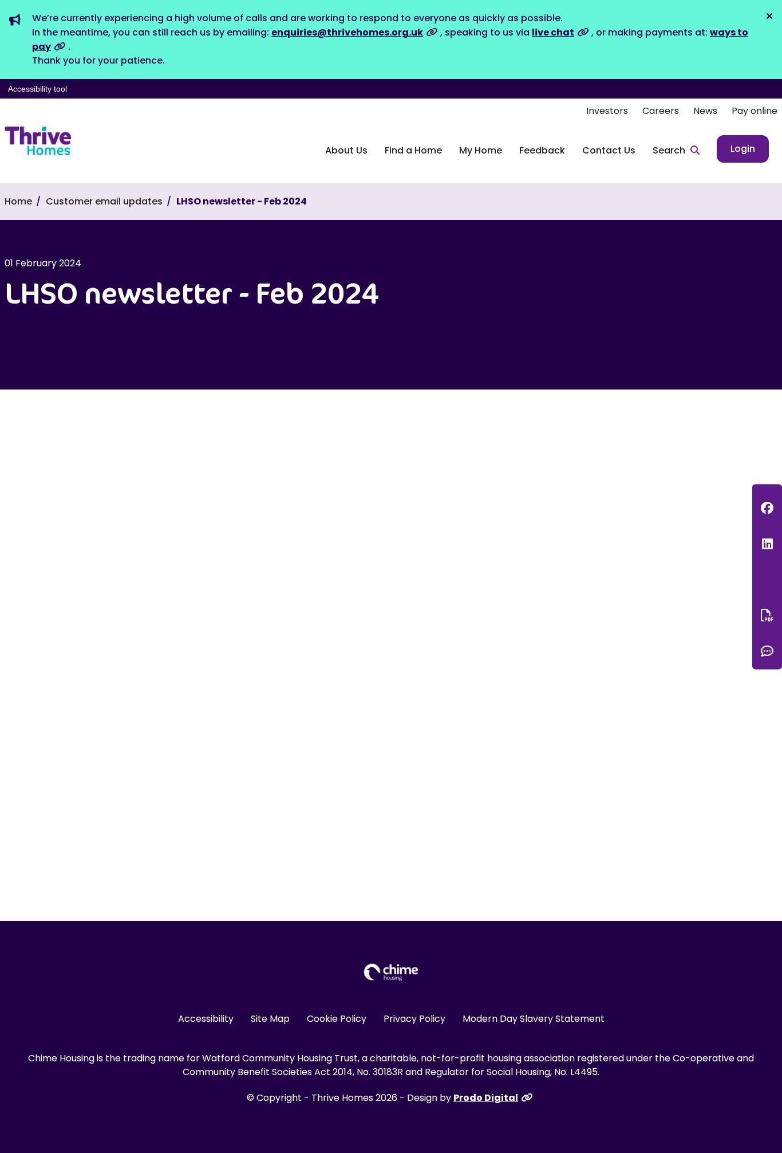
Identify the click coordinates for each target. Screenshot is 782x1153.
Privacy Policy (414, 1018)
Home (18, 201)
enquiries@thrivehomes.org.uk (347, 32)
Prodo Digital (485, 1097)
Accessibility (206, 1018)
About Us (346, 150)
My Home (480, 150)
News (705, 110)
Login (742, 148)
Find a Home (413, 150)
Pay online (754, 110)
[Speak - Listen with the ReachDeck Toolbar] (767, 579)
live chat (553, 32)
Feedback (542, 150)
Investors (607, 110)
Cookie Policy (336, 1018)
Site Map (270, 1018)
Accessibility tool (37, 88)
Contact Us (608, 150)
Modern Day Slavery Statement (534, 1018)
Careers (660, 110)
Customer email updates (104, 201)
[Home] (38, 141)
